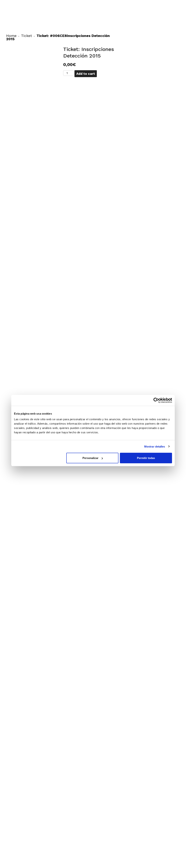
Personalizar (90, 458)
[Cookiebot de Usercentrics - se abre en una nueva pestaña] (156, 400)
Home (11, 35)
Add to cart (85, 73)
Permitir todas (146, 458)
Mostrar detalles (154, 446)
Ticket (26, 35)
